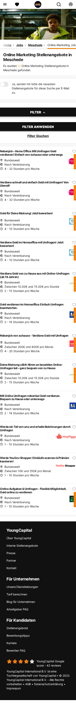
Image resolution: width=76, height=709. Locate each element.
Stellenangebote (17, 628)
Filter (36, 112)
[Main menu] (4, 4)
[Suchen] (60, 4)
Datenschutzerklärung (48, 684)
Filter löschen (38, 136)
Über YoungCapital (18, 538)
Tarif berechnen (16, 594)
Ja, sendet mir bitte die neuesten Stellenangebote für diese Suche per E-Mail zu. (40, 88)
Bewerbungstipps (18, 635)
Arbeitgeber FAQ (17, 609)
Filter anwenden (38, 127)
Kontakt (11, 568)
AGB (28, 684)
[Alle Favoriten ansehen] (17, 4)
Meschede (35, 45)
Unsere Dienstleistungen (22, 587)
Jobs (19, 45)
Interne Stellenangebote (22, 545)
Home (7, 45)
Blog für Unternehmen (20, 601)
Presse (10, 553)
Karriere (11, 643)
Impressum (13, 688)
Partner (11, 560)
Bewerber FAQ (15, 650)
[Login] (70, 4)
